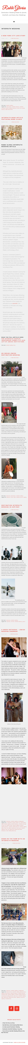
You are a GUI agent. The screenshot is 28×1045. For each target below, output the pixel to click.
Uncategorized (21, 821)
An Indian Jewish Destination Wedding (11, 1026)
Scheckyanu (3, 830)
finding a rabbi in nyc (16, 822)
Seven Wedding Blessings (11, 830)
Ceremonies (8, 495)
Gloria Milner (9, 106)
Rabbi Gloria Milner (9, 109)
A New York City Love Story (13, 35)
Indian (14, 497)
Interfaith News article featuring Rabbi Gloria (13, 1025)
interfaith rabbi (9, 825)
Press (14, 345)
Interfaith (18, 497)
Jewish (21, 497)
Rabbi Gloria (14, 8)
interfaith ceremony (15, 106)
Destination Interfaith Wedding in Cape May (12, 1029)
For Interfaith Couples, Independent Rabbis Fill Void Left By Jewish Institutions (13, 340)
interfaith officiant (21, 993)
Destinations (13, 495)
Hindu (12, 497)
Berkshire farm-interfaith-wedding (13, 991)
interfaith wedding (9, 105)
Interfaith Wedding (15, 825)
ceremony (8, 497)
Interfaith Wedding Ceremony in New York (13, 108)
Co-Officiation (9, 822)
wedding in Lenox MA (21, 997)
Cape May (8, 621)
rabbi (2, 997)
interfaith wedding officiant (14, 826)
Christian (12, 621)
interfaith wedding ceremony (20, 994)
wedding (25, 497)
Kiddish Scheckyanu (12, 828)
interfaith (15, 303)
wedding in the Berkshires (6, 998)
